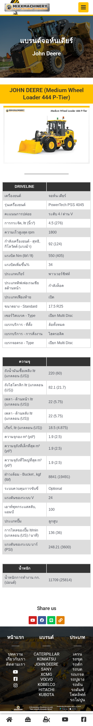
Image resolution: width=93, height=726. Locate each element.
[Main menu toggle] (83, 7)
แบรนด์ (46, 637)
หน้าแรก (15, 637)
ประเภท (77, 637)
